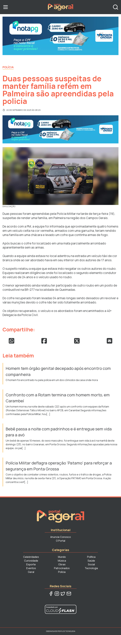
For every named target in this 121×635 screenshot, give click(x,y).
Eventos (31, 568)
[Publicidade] (60, 36)
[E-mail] (68, 593)
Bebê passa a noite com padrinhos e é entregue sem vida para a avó (59, 432)
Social (91, 564)
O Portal (60, 540)
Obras (62, 564)
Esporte (31, 564)
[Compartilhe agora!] (11, 341)
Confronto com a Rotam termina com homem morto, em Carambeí (58, 398)
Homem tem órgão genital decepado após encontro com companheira (58, 371)
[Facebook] (51, 593)
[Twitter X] (62, 593)
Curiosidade (31, 560)
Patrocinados (62, 568)
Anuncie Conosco (60, 537)
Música (62, 560)
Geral (31, 572)
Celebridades (31, 557)
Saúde (91, 560)
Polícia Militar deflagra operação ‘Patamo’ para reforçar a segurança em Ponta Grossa (59, 466)
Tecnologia (91, 568)
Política (91, 557)
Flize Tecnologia (68, 631)
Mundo (62, 557)
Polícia (8, 67)
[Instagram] (57, 593)
